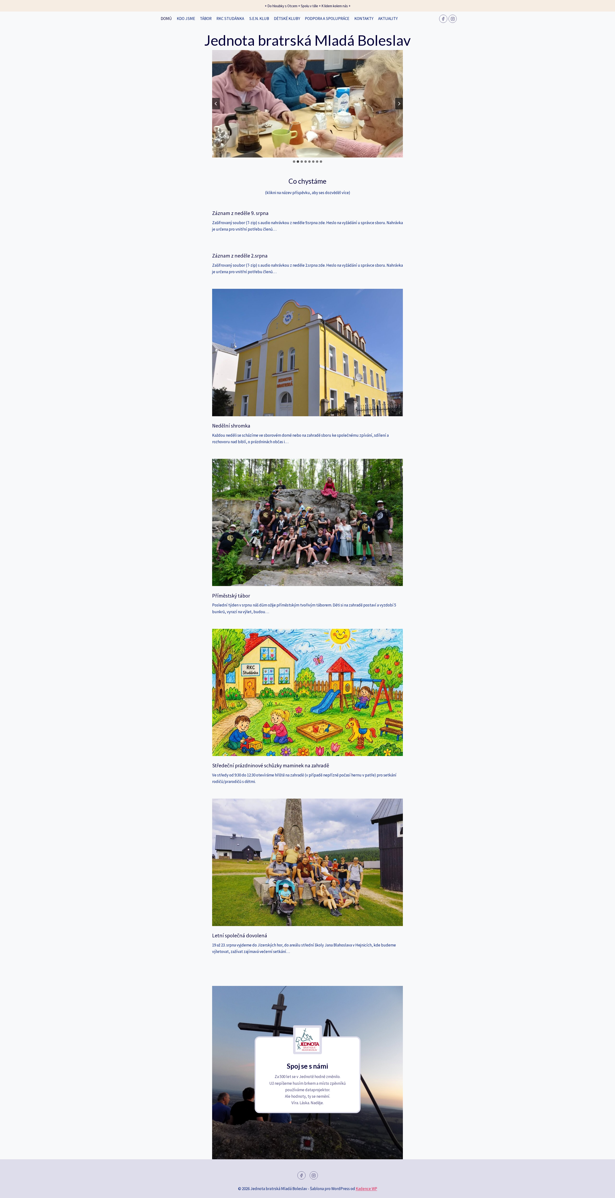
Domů (166, 18)
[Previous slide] (216, 103)
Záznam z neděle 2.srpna (240, 255)
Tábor (206, 18)
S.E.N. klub (259, 18)
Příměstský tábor (231, 595)
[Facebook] (443, 19)
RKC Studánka (230, 18)
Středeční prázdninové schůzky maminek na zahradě (270, 765)
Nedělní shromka (231, 425)
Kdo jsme (186, 18)
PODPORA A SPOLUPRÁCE (327, 18)
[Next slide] (399, 103)
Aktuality (388, 18)
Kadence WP (366, 1188)
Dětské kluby (287, 18)
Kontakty (363, 18)
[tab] (294, 161)
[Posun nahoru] (603, 1191)
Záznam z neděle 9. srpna (240, 213)
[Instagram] (453, 19)
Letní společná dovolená (239, 935)
